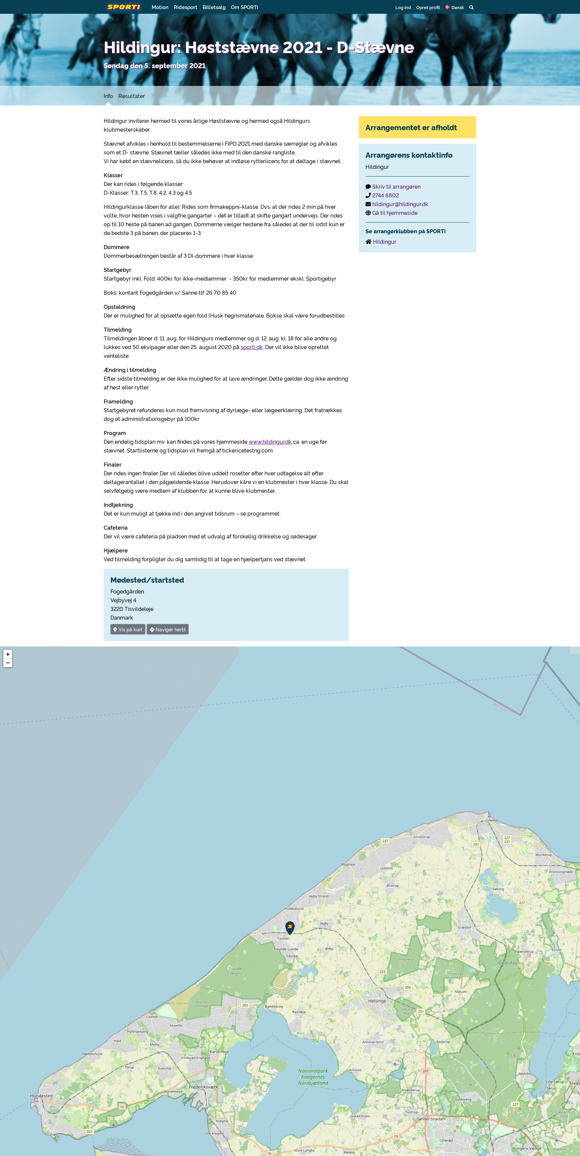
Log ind (403, 7)
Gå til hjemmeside (395, 212)
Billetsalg (214, 6)
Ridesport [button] (185, 6)
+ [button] (8, 654)
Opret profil (428, 7)
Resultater (131, 95)
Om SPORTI (244, 6)
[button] (455, 7)
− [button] (8, 662)
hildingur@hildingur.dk (400, 203)
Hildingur (384, 241)
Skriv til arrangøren (396, 186)
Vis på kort (129, 629)
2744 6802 (385, 195)
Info (108, 95)
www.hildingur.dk (270, 441)
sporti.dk (252, 346)
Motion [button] (160, 6)
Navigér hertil (170, 629)
